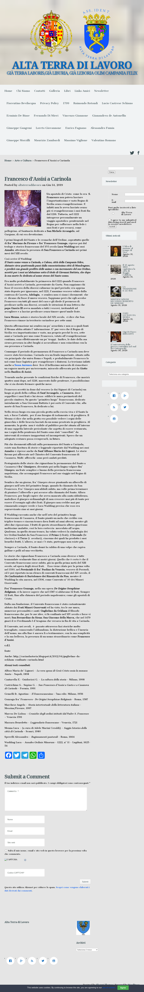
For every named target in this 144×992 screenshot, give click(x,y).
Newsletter (101, 90)
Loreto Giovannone (48, 128)
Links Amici (82, 90)
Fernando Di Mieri (46, 115)
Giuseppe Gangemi (19, 128)
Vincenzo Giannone (75, 115)
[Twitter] (125, 407)
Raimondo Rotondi (85, 103)
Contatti (39, 90)
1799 (66, 103)
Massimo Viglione (75, 140)
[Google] (125, 395)
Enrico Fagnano (75, 128)
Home (8, 90)
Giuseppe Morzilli (18, 140)
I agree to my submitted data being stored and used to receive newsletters (122, 222)
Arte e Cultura (23, 160)
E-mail (114, 201)
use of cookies (108, 987)
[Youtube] (115, 418)
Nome (115, 194)
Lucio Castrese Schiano (117, 103)
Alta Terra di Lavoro (126, 213)
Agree (123, 988)
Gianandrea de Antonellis (109, 115)
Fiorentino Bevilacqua (21, 103)
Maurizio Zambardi (47, 140)
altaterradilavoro (29, 185)
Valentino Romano (104, 140)
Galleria (54, 90)
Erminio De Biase (18, 115)
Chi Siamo (23, 90)
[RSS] (115, 407)
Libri (67, 90)
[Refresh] (25, 860)
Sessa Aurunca (23, 365)
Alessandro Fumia (102, 128)
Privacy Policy (49, 103)
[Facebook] (115, 395)
